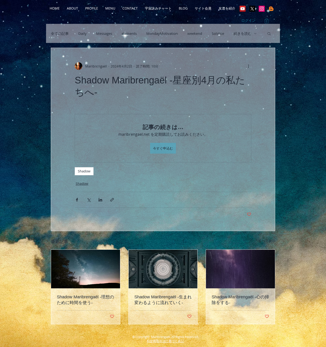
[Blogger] (271, 9)
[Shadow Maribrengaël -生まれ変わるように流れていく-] (163, 269)
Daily (82, 33)
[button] (266, 20)
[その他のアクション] (248, 66)
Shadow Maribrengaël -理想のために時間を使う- (85, 300)
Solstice (218, 33)
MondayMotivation (162, 33)
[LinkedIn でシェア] (100, 199)
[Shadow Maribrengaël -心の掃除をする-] (240, 269)
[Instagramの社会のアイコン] (262, 9)
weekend (194, 33)
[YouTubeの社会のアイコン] (243, 9)
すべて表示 (266, 240)
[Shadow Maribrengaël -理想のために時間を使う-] (85, 269)
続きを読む (243, 33)
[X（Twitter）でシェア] (88, 199)
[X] (252, 9)
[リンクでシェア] (112, 199)
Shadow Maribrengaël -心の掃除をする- (240, 300)
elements (129, 33)
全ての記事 (60, 33)
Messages (104, 33)
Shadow (84, 171)
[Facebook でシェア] (77, 199)
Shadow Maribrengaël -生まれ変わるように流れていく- (163, 300)
